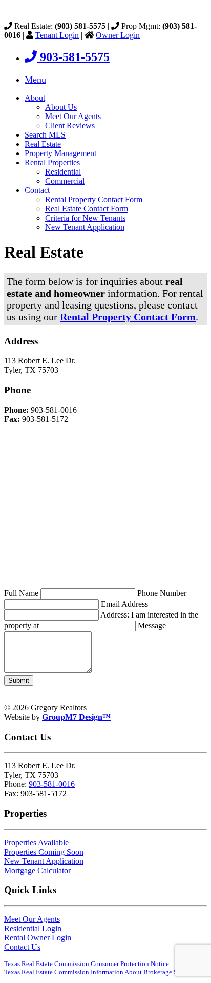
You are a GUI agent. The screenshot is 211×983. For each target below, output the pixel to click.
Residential (63, 171)
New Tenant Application (84, 227)
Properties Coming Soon (43, 851)
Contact (37, 190)
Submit (18, 680)
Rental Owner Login (37, 937)
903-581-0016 (52, 784)
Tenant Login (57, 35)
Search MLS (45, 134)
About (35, 97)
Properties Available (36, 842)
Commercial (65, 181)
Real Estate (43, 144)
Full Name (22, 593)
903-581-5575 (73, 57)
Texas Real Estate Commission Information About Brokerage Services (100, 972)
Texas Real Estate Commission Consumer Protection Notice (86, 964)
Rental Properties (52, 162)
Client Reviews (70, 125)
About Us (61, 107)
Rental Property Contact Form (93, 199)
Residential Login (32, 928)
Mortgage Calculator (37, 870)
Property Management (60, 153)
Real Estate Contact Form (86, 208)
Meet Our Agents (73, 116)
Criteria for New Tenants (85, 218)
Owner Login (118, 35)
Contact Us (22, 946)
